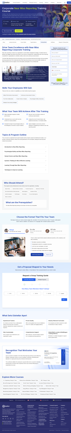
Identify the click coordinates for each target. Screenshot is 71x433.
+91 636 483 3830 (58, 400)
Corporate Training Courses (10, 39)
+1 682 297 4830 (32, 400)
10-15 (23, 293)
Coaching (41, 2)
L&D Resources (53, 424)
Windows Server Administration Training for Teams (29, 380)
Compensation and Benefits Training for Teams (11, 385)
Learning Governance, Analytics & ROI (20, 417)
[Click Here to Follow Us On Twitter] (8, 419)
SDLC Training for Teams (45, 380)
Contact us (63, 417)
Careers (62, 415)
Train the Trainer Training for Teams (29, 383)
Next (64, 299)
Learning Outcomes (12, 42)
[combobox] (53, 70)
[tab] (14, 231)
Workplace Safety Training (25, 39)
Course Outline (23, 42)
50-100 (49, 293)
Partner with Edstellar (65, 414)
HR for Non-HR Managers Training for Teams (29, 394)
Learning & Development (19, 406)
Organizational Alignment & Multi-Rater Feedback (44, 414)
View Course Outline (8, 30)
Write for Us (63, 424)
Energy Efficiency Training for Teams (29, 388)
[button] (16, 2)
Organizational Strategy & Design (32, 410)
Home (3, 39)
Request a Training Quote (63, 42)
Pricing (62, 410)
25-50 (36, 293)
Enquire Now (18, 30)
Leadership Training (53, 410)
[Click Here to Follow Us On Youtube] (13, 419)
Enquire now (48, 254)
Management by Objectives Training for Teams (11, 388)
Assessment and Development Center (43, 417)
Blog (50, 422)
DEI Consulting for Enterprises (31, 421)
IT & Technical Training (54, 407)
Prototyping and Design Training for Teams (48, 394)
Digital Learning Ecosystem (19, 420)
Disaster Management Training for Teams (10, 394)
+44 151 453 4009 (45, 400)
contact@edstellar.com (21, 400)
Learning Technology (20, 411)
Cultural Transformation (32, 426)
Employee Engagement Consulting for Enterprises (32, 424)
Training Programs (16, 2)
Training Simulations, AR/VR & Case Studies (20, 423)
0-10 (10, 293)
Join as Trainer (63, 423)
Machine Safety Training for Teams (52, 385)
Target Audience (33, 42)
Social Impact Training (54, 415)
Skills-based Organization (41, 424)
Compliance (18, 39)
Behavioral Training (53, 412)
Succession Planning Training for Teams (46, 383)
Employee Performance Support (20, 426)
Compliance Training (53, 414)
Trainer (62, 421)
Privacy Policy (58, 430)
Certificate (53, 42)
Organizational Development (31, 406)
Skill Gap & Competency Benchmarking (43, 411)
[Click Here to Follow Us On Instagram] (10, 419)
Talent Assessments (43, 405)
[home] (6, 2)
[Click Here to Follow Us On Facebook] (6, 419)
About (4, 42)
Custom (62, 293)
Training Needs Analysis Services (42, 420)
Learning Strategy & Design (20, 410)
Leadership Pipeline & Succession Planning (32, 412)
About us (62, 407)
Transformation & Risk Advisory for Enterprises (32, 418)
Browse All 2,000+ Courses (53, 418)
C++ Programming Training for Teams (10, 380)
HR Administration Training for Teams (46, 391)
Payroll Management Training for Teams (46, 388)
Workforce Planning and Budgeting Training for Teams (33, 385)
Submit (59, 79)
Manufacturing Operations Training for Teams (11, 391)
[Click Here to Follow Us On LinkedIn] (3, 419)
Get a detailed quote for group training (25, 34)
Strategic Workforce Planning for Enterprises (32, 415)
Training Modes (43, 42)
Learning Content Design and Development (21, 414)
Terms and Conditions (65, 430)
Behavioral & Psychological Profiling (43, 408)
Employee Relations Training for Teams (29, 391)
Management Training (54, 409)
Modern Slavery (51, 430)
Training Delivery (64, 412)
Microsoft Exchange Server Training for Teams (11, 383)
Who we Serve (63, 409)
